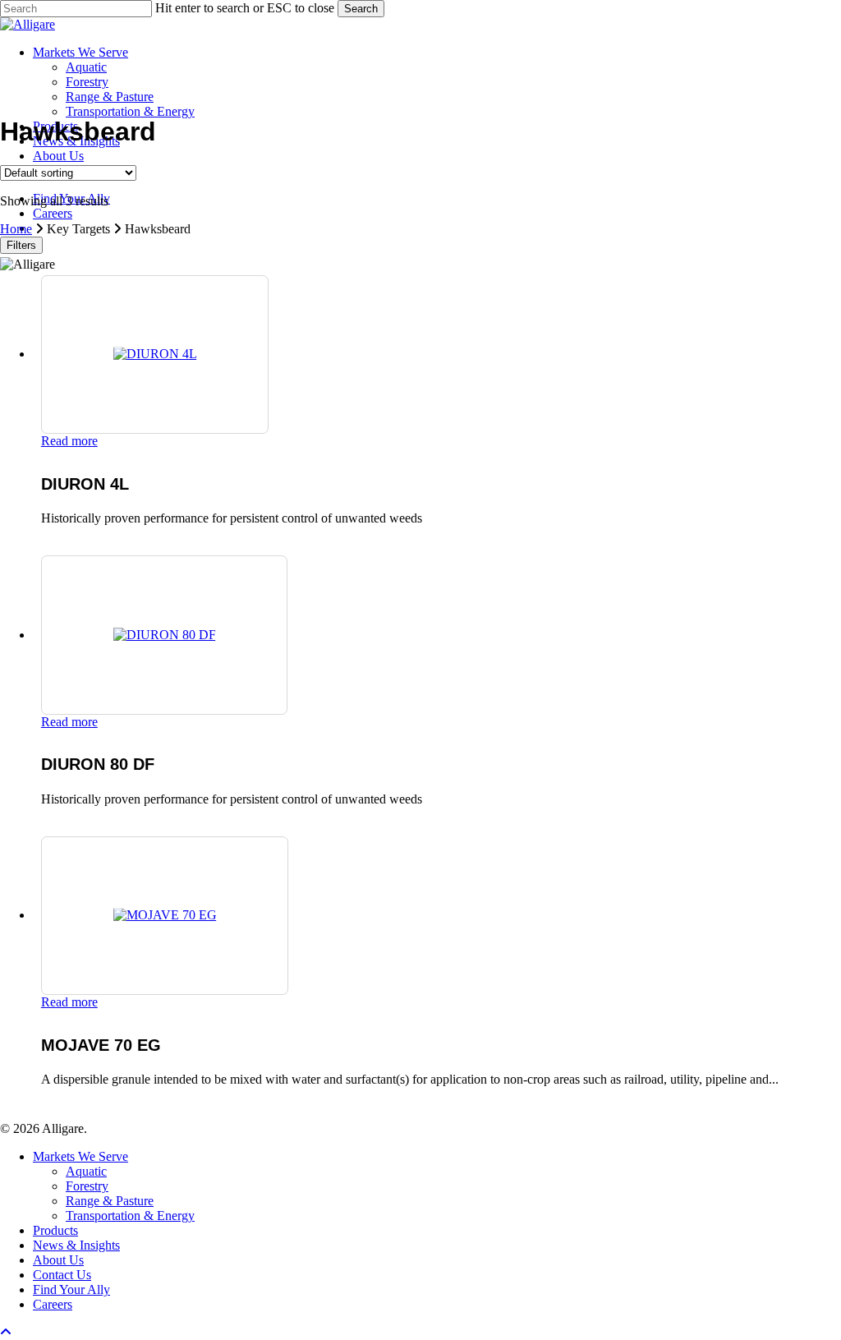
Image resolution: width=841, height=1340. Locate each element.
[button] (5, 1332)
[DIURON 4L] (155, 354)
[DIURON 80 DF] (164, 635)
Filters (21, 245)
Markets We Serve (80, 1156)
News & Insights (76, 1245)
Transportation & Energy (130, 1216)
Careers (52, 1304)
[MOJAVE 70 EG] (165, 915)
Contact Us (62, 1275)
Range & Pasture (110, 1201)
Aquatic (86, 1171)
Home (16, 229)
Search (361, 8)
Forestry (87, 1186)
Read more (69, 441)
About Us (58, 1260)
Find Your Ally (71, 1289)
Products (55, 1230)
